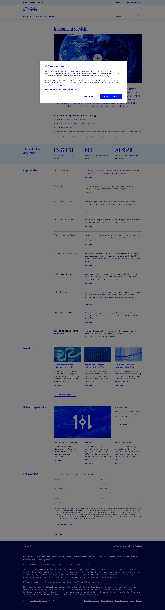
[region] (83, 82)
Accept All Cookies (111, 96)
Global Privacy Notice (52, 89)
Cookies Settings (87, 96)
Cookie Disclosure (69, 89)
